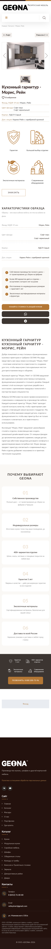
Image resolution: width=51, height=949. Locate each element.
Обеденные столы (12, 856)
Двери (7, 878)
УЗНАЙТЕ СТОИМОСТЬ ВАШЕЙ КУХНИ (25, 307)
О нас (6, 817)
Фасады (7, 812)
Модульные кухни (12, 843)
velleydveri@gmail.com (17, 906)
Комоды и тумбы (11, 861)
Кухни (6, 839)
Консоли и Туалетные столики (17, 865)
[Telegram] (25, 321)
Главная (7, 804)
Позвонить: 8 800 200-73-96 (25, 680)
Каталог (7, 808)
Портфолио (9, 821)
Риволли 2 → (42, 35)
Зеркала (7, 869)
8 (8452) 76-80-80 (15, 895)
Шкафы (7, 852)
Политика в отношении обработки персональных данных (24, 780)
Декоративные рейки (13, 874)
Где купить (8, 825)
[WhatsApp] (25, 314)
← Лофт (6, 35)
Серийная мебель (11, 848)
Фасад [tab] (25, 704)
